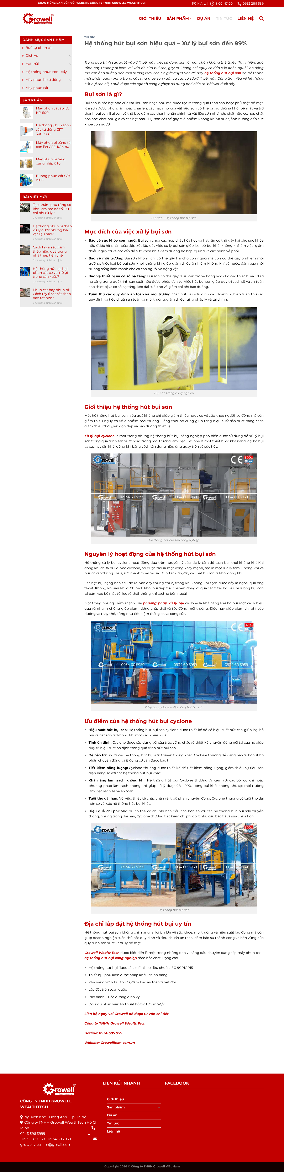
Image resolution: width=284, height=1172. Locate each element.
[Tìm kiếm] (261, 18)
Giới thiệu (150, 18)
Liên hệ (245, 18)
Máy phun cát (37, 88)
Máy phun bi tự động (43, 80)
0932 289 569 (33, 1139)
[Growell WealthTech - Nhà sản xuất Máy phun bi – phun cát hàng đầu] (37, 18)
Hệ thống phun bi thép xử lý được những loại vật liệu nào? (52, 230)
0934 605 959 (59, 1139)
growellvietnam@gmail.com (45, 1145)
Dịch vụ (32, 56)
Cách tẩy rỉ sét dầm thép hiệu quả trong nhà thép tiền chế (50, 251)
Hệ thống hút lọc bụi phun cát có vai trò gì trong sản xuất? (50, 273)
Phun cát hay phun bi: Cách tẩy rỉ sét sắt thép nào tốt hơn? (52, 294)
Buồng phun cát (39, 48)
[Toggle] (70, 55)
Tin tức (224, 18)
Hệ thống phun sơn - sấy (46, 72)
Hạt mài (32, 64)
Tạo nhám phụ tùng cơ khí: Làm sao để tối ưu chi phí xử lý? (52, 209)
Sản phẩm (178, 18)
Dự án (204, 18)
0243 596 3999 (32, 1133)
